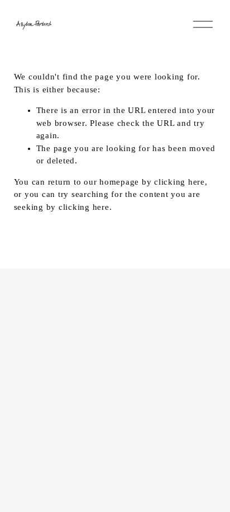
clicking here (179, 181)
